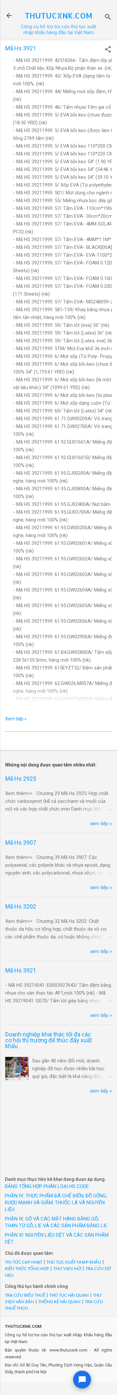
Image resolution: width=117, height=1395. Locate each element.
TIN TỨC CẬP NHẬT (23, 1262)
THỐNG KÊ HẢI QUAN (59, 1302)
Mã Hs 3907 (20, 842)
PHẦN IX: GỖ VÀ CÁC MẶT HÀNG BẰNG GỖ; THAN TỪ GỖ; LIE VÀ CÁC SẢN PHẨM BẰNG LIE (56, 1222)
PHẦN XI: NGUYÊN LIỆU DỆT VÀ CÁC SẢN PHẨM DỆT (57, 1238)
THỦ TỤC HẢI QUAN (69, 1295)
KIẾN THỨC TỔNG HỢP (27, 1269)
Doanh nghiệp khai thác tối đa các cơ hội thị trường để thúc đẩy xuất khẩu (48, 1040)
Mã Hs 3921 (20, 970)
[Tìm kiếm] (108, 18)
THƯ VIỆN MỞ (67, 1269)
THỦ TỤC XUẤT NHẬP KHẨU (73, 1262)
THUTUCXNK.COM (58, 15)
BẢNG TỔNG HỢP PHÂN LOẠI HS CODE (47, 1186)
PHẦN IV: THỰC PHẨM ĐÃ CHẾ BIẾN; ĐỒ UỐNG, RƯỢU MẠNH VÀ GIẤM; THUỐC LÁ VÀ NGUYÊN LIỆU (56, 1202)
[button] (108, 50)
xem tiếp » (101, 823)
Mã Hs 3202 (20, 906)
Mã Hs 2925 (20, 778)
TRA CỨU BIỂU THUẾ (25, 1295)
